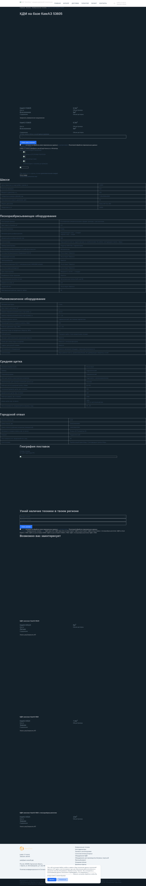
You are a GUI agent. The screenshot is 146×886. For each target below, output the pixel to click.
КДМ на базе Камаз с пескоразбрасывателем (102, 531)
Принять (51, 879)
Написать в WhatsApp (51, 148)
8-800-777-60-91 (121, 2)
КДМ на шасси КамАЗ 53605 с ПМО (58, 532)
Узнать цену (23, 635)
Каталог (66, 3)
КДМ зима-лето (50, 531)
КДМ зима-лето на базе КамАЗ (64, 531)
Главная (57, 3)
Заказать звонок (121, 4)
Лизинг (94, 3)
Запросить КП (31, 635)
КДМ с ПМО (93, 532)
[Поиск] (114, 3)
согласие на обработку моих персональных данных (41, 145)
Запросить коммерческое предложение (32, 118)
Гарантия (85, 3)
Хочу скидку (23, 175)
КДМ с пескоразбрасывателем (79, 532)
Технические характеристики (28, 176)
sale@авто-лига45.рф (37, 148)
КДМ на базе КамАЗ (81, 531)
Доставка (75, 3)
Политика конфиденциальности (30, 869)
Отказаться (62, 879)
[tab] (73, 176)
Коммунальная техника (39, 7)
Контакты (103, 3)
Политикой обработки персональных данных (83, 145)
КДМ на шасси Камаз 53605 (37, 532)
